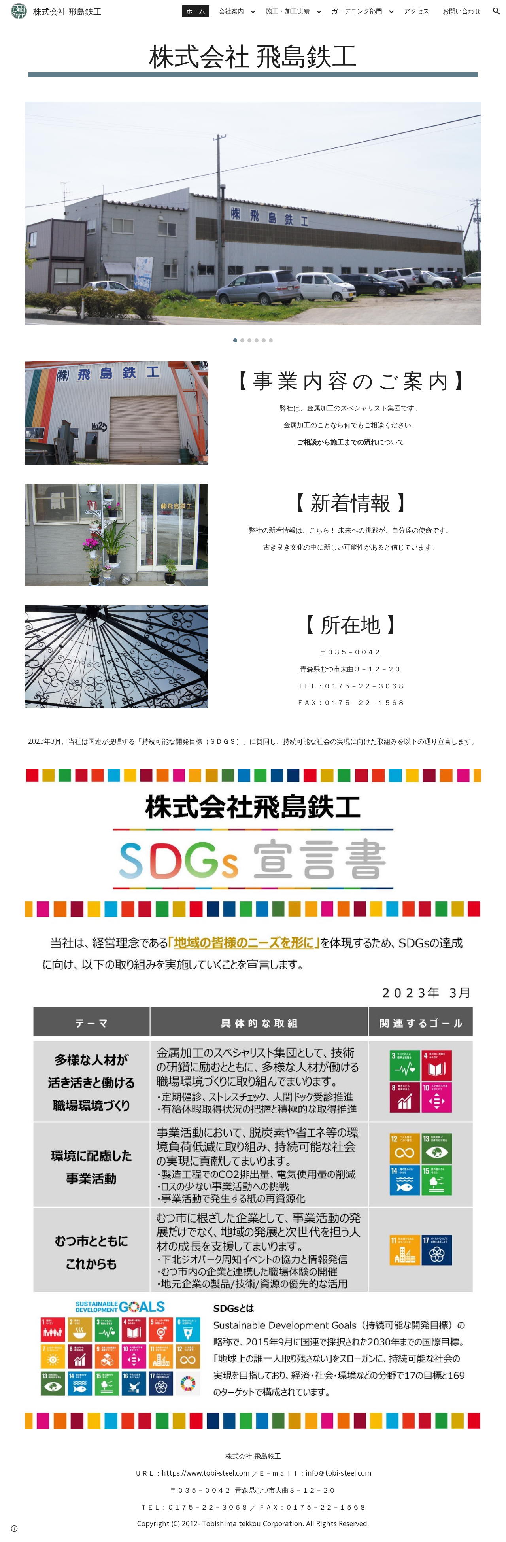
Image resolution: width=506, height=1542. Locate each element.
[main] (253, 58)
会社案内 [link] (231, 11)
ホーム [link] (195, 11)
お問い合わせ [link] (462, 11)
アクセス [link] (416, 11)
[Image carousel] (253, 222)
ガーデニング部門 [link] (357, 11)
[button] (496, 11)
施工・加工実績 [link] (288, 11)
